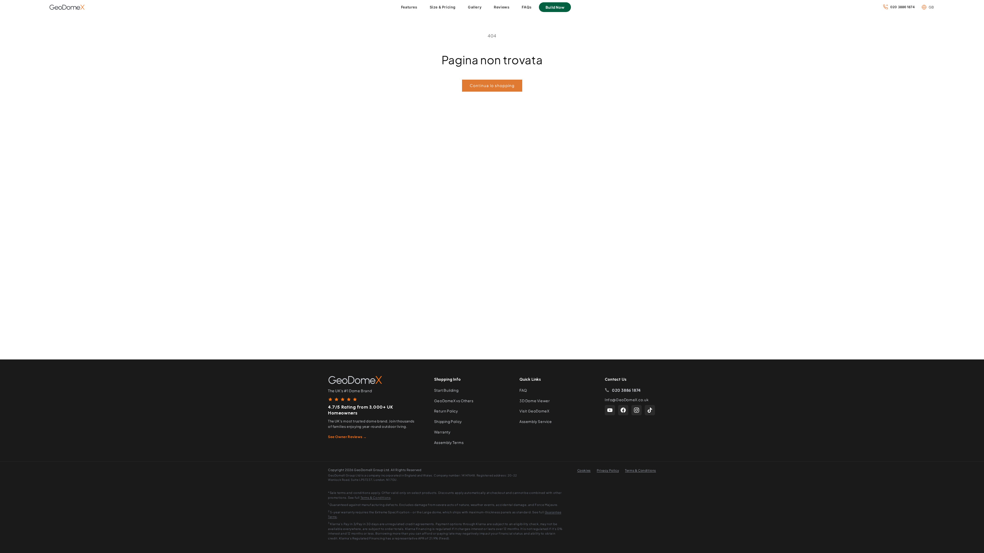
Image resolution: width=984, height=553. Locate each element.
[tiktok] (650, 410)
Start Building (446, 390)
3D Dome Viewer (534, 400)
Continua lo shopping (492, 85)
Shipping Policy (448, 421)
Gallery (474, 7)
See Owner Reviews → (347, 437)
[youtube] (610, 410)
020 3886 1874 (626, 390)
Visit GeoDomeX (534, 411)
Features (409, 7)
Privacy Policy (608, 470)
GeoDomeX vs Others (454, 400)
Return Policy (446, 411)
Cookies (584, 470)
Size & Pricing (443, 7)
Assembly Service (535, 421)
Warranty (442, 432)
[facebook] (623, 410)
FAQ (523, 390)
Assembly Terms (449, 442)
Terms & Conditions (640, 470)
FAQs (526, 7)
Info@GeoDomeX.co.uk (627, 399)
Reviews (501, 7)
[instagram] (636, 410)
